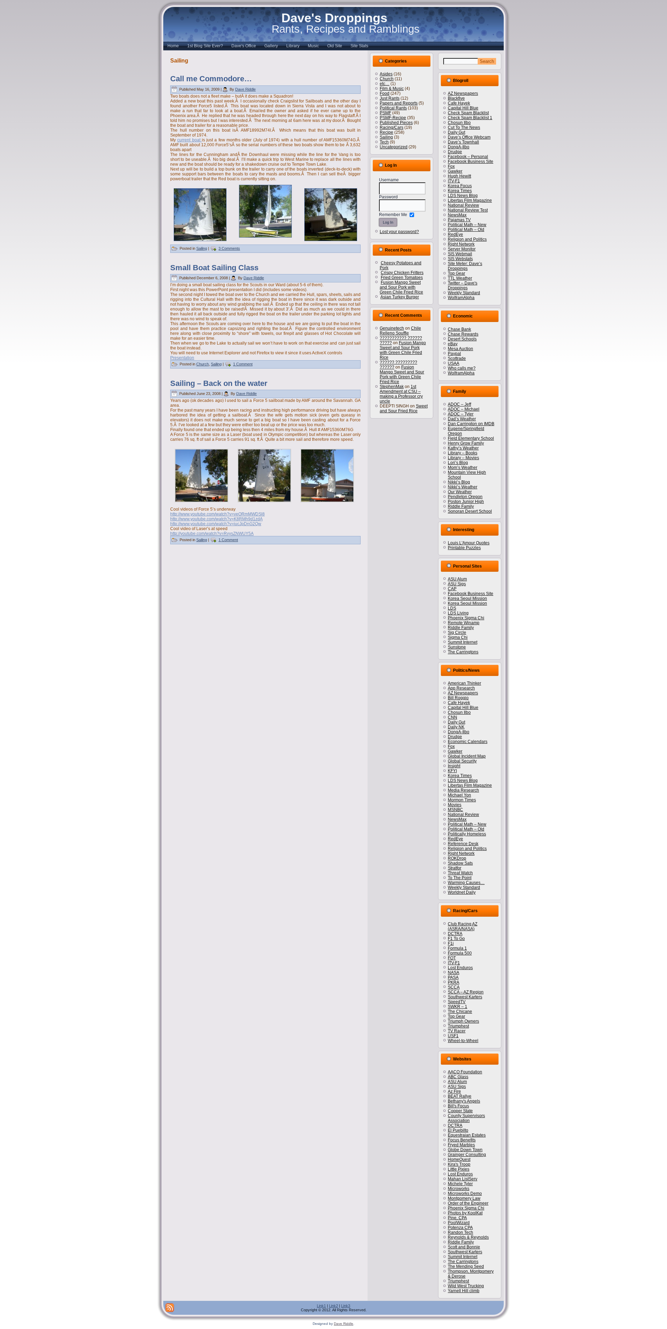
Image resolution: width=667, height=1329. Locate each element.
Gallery (271, 45)
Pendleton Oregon (465, 496)
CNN (452, 717)
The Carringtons (463, 652)
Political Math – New (467, 224)
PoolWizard (459, 1222)
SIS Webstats (460, 258)
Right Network (461, 244)
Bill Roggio (458, 697)
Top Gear (456, 273)
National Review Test (468, 210)
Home (173, 45)
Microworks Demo (465, 1193)
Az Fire (454, 1091)
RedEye (455, 234)
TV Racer (457, 1031)
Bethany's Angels (464, 1101)
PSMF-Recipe (393, 117)
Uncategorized (393, 147)
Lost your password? (399, 231)
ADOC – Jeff (459, 404)
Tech (384, 142)
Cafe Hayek (459, 103)
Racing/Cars (391, 127)
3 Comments (229, 248)
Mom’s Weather (462, 467)
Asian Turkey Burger (399, 297)
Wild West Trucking (466, 1285)
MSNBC (455, 809)
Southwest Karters (465, 996)
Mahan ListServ (462, 1179)
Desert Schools (462, 339)
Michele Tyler (460, 1183)
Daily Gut (456, 132)
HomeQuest (459, 1159)
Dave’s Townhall (463, 142)
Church (202, 364)
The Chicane (460, 1011)
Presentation (182, 357)
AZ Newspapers (463, 93)
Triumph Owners (463, 1021)
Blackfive (456, 98)
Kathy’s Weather (463, 448)
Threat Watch (460, 872)
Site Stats (359, 45)
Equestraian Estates (467, 1135)
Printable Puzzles (464, 547)
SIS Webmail (460, 253)
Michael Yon (459, 795)
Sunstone (457, 647)
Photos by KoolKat (465, 1213)
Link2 (333, 1306)
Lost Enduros (460, 967)
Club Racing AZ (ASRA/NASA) (462, 926)
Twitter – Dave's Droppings (462, 285)
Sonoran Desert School (470, 511)
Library (292, 45)
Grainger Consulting (467, 1154)
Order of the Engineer (468, 1203)
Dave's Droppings (334, 18)
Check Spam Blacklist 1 (470, 117)
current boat (189, 140)
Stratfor (454, 868)
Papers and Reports (399, 103)
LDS (452, 608)
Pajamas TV (459, 219)
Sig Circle (457, 632)
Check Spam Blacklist (468, 112)
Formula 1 (457, 948)
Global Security (462, 761)
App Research (461, 688)
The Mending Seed (466, 1266)
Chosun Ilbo (459, 122)
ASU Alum (457, 579)
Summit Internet (462, 642)
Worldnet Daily (462, 892)
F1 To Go (456, 938)
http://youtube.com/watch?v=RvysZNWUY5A (212, 533)
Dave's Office (243, 45)
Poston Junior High (466, 501)
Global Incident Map (467, 756)
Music (313, 45)
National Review (463, 205)
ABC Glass (458, 1076)
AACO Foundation (465, 1072)
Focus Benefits (462, 1140)
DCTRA (455, 933)
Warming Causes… (466, 882)
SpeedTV (457, 1001)
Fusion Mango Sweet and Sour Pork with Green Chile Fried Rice (401, 287)
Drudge (455, 151)
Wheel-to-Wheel (463, 1040)
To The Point (459, 877)
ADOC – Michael (463, 409)
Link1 (321, 1306)
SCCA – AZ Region (466, 992)
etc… (384, 83)
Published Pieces (396, 122)
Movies (454, 804)
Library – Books (462, 453)
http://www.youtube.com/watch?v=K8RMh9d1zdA (216, 519)
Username (389, 180)
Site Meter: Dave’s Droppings (465, 266)
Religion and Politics (467, 239)
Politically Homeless (467, 834)
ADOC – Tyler (461, 414)
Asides (386, 74)
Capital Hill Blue (463, 108)
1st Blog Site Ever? (205, 45)
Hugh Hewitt (459, 176)
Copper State (460, 1110)
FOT (452, 958)
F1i (451, 943)
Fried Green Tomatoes (402, 277)
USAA (453, 363)
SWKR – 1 (457, 1006)
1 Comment (243, 364)
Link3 (345, 1306)
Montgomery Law (464, 1198)
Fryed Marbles (461, 1144)
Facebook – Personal (468, 156)
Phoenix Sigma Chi (466, 618)
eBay (453, 343)
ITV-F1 (454, 181)
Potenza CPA (460, 1227)
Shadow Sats (460, 863)
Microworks (458, 1188)
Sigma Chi (458, 637)
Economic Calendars (467, 741)
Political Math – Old (466, 229)
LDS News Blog (463, 195)
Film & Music (392, 88)
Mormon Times (462, 800)
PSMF (385, 112)
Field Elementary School (471, 438)
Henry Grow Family (466, 443)
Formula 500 (460, 953)
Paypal (454, 353)
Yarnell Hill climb (463, 1290)
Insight (454, 765)
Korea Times (460, 190)
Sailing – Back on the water (218, 383)
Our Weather (460, 491)
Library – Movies (463, 457)
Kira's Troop (459, 1164)
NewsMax (457, 215)
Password (388, 197)
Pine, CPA (457, 1217)
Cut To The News (464, 127)
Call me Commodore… (211, 78)
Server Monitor (462, 249)
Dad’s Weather (462, 418)
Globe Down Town (465, 1149)
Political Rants (393, 108)
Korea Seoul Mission (467, 598)
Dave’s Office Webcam (469, 137)
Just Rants (390, 98)
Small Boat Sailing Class (214, 267)
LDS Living (458, 613)
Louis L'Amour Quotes (468, 542)
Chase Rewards (463, 334)
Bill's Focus (458, 1106)
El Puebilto (458, 1130)
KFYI (452, 770)
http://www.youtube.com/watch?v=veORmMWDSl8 (217, 514)
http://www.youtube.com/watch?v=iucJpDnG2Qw (215, 523)
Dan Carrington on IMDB (471, 423)
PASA (453, 977)
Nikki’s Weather (462, 487)
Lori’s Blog (458, 462)
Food (384, 93)
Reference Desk (463, 843)
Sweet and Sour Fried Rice (404, 408)
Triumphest (458, 1026)
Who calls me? (462, 368)
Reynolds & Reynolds (468, 1237)
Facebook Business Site (470, 161)
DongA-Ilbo (458, 147)
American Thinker (464, 683)
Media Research (463, 790)
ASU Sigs (457, 583)
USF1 (453, 1035)
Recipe (386, 132)
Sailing (201, 248)
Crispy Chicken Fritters (402, 272)
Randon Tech (460, 1232)
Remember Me (393, 214)
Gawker (455, 171)
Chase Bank (459, 329)
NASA (453, 972)
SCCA (454, 987)
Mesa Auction (460, 348)
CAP (452, 588)
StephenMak (392, 386)
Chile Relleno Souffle (400, 331)
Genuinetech (392, 328)
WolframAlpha (461, 297)
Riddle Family (461, 506)
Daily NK (456, 727)
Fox (451, 166)
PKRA (453, 982)
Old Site (334, 45)
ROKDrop (457, 858)
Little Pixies (458, 1169)
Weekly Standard (464, 292)
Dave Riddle (245, 89)
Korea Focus (460, 185)
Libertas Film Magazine (470, 200)
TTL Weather (460, 278)
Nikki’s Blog (459, 482)
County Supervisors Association (466, 1118)
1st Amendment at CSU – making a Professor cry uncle (401, 394)
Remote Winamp (463, 622)
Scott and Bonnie (464, 1247)
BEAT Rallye (459, 1096)
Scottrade (457, 358)
